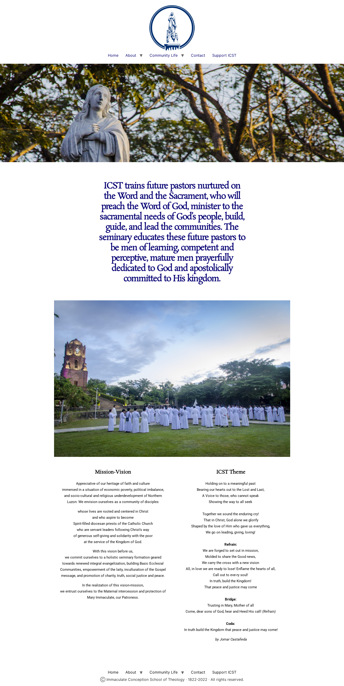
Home (113, 55)
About (130, 55)
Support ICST (224, 55)
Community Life (164, 55)
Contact (198, 55)
